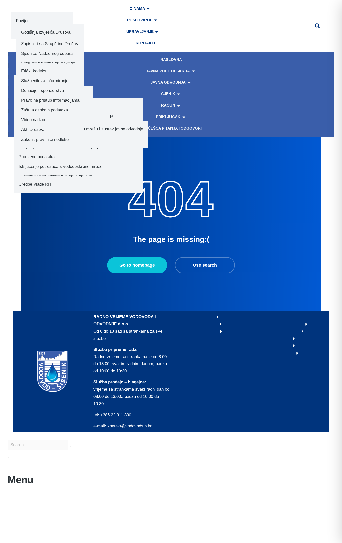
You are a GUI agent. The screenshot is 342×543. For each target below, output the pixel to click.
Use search (205, 265)
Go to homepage (137, 265)
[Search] (8, 457)
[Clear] (70, 446)
